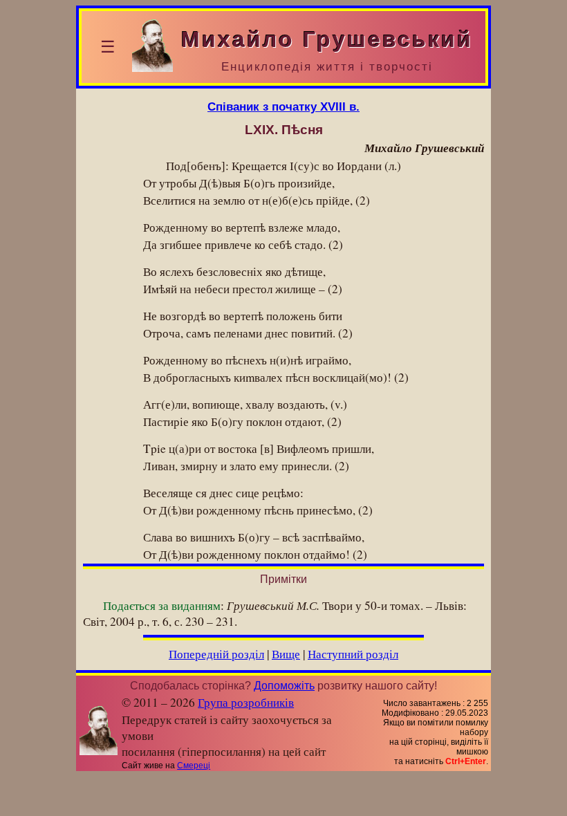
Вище (286, 654)
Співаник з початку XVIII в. (283, 106)
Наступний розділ (353, 654)
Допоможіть (284, 686)
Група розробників (246, 702)
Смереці (193, 765)
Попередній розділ (216, 654)
